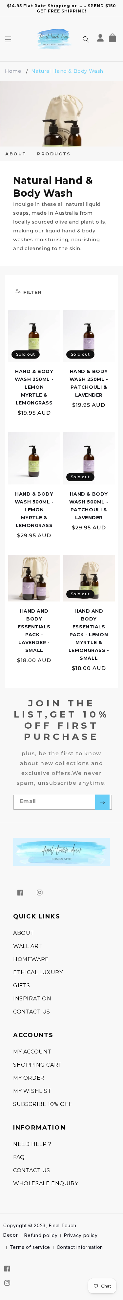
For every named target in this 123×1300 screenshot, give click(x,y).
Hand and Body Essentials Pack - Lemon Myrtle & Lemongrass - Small (89, 634)
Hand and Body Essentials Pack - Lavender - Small (34, 630)
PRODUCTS (54, 153)
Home (13, 71)
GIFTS (21, 985)
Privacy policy (81, 1235)
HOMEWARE (31, 959)
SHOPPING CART (37, 1065)
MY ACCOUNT (32, 1052)
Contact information (80, 1247)
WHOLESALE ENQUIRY (45, 1183)
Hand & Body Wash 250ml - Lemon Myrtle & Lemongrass (34, 387)
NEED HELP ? (32, 1144)
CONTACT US (31, 1012)
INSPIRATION (32, 998)
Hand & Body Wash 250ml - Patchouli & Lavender (89, 383)
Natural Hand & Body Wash (67, 71)
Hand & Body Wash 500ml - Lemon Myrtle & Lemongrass (34, 509)
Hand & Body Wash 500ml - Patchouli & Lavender (88, 506)
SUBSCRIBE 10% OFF (42, 1104)
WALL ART (27, 946)
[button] (8, 39)
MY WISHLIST (32, 1091)
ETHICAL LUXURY (38, 972)
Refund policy (40, 1235)
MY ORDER (29, 1078)
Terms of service (30, 1247)
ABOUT (16, 153)
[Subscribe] (102, 802)
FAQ (19, 1157)
